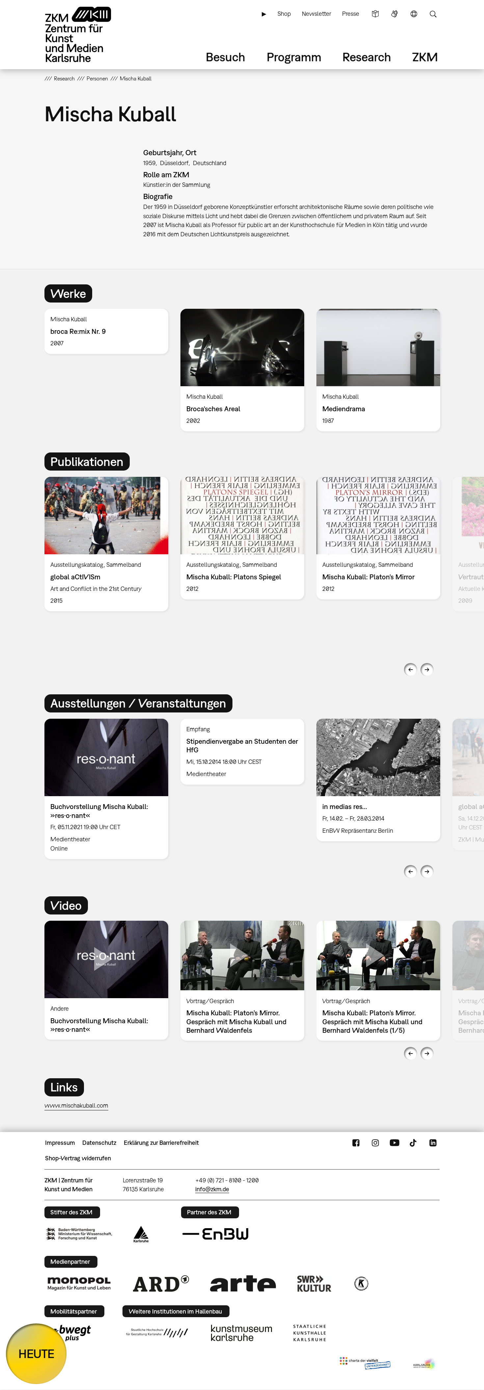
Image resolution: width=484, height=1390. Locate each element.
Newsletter (316, 13)
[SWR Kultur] (314, 1283)
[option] (107, 331)
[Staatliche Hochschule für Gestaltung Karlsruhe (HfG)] (157, 1333)
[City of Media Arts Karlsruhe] (425, 1364)
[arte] (243, 1283)
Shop (284, 13)
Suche (433, 14)
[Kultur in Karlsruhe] (361, 1283)
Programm (294, 57)
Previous (410, 669)
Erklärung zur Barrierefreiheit (161, 1142)
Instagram (375, 1143)
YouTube (394, 1143)
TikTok (413, 1143)
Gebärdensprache (394, 14)
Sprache (413, 14)
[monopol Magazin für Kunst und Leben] (79, 1283)
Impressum (60, 1142)
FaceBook (356, 1143)
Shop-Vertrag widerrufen (78, 1158)
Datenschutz (99, 1142)
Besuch (225, 57)
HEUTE (36, 1354)
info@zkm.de (212, 1189)
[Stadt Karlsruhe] (141, 1234)
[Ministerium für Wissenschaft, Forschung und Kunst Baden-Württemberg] (79, 1234)
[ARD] (161, 1283)
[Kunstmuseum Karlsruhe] (241, 1333)
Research (366, 57)
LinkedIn (433, 1143)
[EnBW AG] (215, 1234)
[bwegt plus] (68, 1333)
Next (427, 669)
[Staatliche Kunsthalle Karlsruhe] (309, 1333)
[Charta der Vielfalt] (365, 1364)
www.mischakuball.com (76, 1105)
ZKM (425, 57)
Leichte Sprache (375, 14)
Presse (350, 13)
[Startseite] (87, 34)
